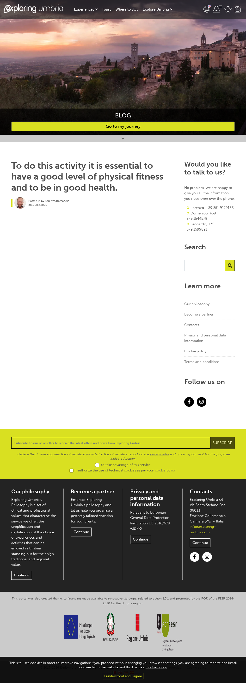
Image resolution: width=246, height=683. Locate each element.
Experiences (84, 9)
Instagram (201, 402)
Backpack (237, 9)
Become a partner (198, 314)
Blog (123, 115)
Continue (21, 575)
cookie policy (165, 470)
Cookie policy (195, 351)
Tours (106, 9)
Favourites (228, 9)
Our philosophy (196, 304)
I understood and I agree (123, 676)
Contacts (191, 325)
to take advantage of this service (126, 465)
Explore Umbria (156, 9)
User (217, 9)
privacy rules (159, 454)
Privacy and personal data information (205, 338)
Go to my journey (123, 126)
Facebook (189, 402)
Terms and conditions (202, 362)
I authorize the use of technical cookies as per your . (125, 470)
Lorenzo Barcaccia (57, 201)
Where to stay (127, 9)
